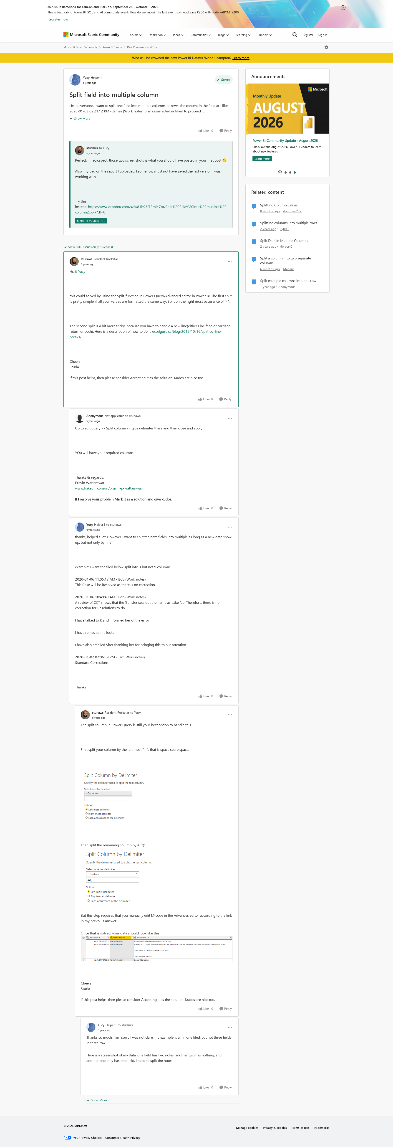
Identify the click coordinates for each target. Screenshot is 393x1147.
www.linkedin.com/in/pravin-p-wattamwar (108, 488)
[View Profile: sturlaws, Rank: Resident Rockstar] (74, 261)
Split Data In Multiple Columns (284, 240)
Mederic (288, 269)
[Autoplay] (280, 172)
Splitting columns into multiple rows (288, 223)
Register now (58, 19)
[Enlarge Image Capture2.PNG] (118, 877)
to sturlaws (133, 416)
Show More (82, 118)
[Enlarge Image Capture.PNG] (115, 797)
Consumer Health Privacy (122, 1137)
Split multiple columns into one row (288, 280)
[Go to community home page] (91, 34)
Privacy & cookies (275, 1127)
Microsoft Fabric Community (80, 47)
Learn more (240, 58)
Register (307, 35)
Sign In (322, 35)
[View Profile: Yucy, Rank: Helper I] (75, 80)
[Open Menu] (326, 47)
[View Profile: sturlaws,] (79, 150)
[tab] (285, 172)
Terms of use (300, 1127)
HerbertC (286, 246)
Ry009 (284, 229)
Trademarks (321, 1127)
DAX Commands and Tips (142, 47)
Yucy (86, 77)
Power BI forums (112, 47)
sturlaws (92, 148)
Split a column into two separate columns (285, 260)
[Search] (295, 35)
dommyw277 (292, 211)
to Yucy (104, 148)
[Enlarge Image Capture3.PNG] (157, 948)
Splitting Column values (279, 205)
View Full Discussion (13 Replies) (90, 247)
